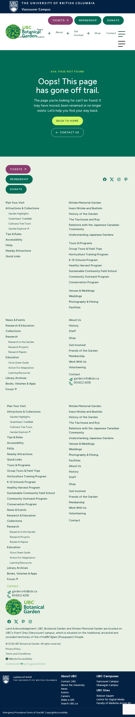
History (74, 325)
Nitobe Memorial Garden (85, 202)
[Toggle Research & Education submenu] (30, 33)
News (64, 688)
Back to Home (67, 120)
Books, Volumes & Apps (21, 383)
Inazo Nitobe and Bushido (85, 208)
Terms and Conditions (18, 653)
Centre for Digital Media (110, 699)
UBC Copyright (47, 712)
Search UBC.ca (69, 703)
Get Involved (78, 33)
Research (12, 336)
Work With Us (77, 361)
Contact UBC (68, 681)
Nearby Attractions (18, 250)
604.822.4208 (82, 382)
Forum (10, 389)
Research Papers (17, 352)
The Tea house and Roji (84, 219)
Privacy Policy (13, 648)
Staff (72, 331)
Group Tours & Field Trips (85, 248)
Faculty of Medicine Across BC (114, 703)
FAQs (9, 245)
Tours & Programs (80, 243)
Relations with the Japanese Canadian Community (94, 227)
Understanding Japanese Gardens (91, 234)
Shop (98, 33)
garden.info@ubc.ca (86, 378)
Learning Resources (19, 372)
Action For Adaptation (21, 367)
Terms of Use (33, 712)
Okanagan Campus (107, 685)
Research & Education (20, 33)
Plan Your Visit (15, 202)
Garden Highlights (18, 213)
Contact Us (69, 132)
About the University (73, 685)
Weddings (75, 296)
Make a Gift (67, 699)
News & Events (40, 33)
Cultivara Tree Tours (19, 223)
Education (12, 357)
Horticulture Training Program (88, 254)
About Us (75, 320)
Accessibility (14, 239)
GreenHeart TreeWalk (20, 218)
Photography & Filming (83, 301)
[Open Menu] (121, 34)
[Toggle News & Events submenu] (49, 33)
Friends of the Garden (83, 350)
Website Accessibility (20, 658)
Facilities (75, 307)
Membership (88, 20)
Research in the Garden (21, 342)
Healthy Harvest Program (85, 265)
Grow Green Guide (18, 362)
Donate (113, 20)
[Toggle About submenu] (68, 33)
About (59, 32)
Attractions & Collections (22, 208)
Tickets (58, 20)
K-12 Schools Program (83, 260)
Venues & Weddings (82, 290)
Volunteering (77, 367)
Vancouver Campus (108, 681)
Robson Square (105, 695)
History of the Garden (83, 214)
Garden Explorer (17, 228)
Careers (65, 696)
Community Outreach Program (89, 276)
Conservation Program (83, 282)
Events (65, 692)
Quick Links (13, 256)
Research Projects (18, 347)
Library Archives (16, 378)
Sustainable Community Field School (93, 271)
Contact (111, 33)
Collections (13, 331)
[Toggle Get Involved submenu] (88, 33)
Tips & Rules (13, 234)
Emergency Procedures (14, 712)
